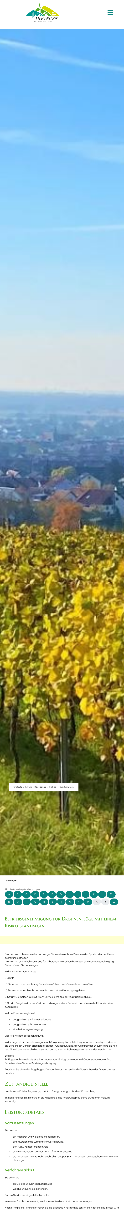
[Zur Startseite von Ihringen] (43, 12)
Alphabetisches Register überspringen (22, 889)
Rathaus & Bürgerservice (35, 787)
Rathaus (52, 787)
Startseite (18, 787)
